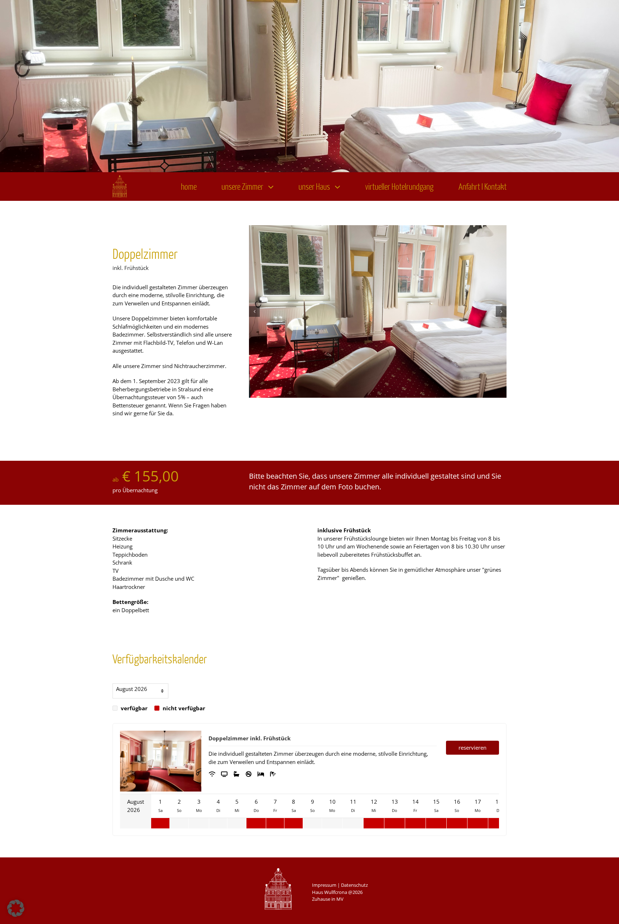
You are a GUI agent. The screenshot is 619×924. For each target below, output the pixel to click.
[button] (254, 311)
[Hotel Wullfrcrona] (119, 178)
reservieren (472, 747)
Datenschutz (354, 885)
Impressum (324, 885)
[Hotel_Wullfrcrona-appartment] (378, 311)
